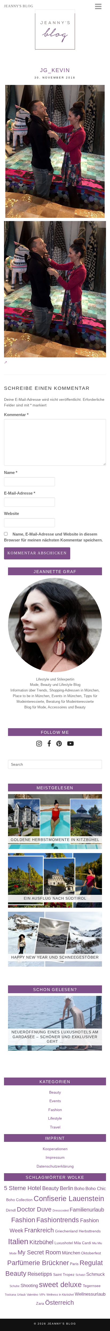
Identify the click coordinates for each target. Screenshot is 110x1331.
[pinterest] (59, 743)
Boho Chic (95, 1188)
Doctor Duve (34, 1209)
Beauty (55, 1092)
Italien (18, 1241)
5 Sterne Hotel (22, 1188)
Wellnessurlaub (90, 1294)
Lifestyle (55, 1118)
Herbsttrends (90, 1231)
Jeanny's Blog (62, 1323)
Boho (79, 1188)
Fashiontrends (57, 1220)
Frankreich (39, 1230)
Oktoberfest (91, 1253)
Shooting (29, 1285)
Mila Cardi (82, 1243)
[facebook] (49, 743)
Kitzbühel (41, 1242)
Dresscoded (61, 1210)
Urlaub (21, 1294)
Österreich (59, 1302)
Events (55, 1101)
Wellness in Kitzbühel (60, 1294)
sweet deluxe (60, 1285)
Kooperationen (55, 1149)
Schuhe (14, 1286)
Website (11, 513)
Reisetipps (40, 1274)
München (71, 1252)
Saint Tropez (63, 1274)
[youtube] (70, 743)
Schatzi (80, 1274)
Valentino (32, 1294)
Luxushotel (63, 1243)
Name (10, 472)
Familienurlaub (87, 1210)
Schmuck (95, 1274)
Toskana (10, 1294)
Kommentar (16, 414)
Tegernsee (92, 1286)
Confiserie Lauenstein (69, 1199)
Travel (55, 1127)
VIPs (42, 1294)
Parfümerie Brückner (38, 1262)
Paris (74, 1264)
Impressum (55, 1157)
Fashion (55, 1110)
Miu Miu (97, 1243)
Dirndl (11, 1210)
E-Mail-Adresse (19, 493)
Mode (13, 1253)
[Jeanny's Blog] (55, 29)
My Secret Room (39, 1252)
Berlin (66, 1188)
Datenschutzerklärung (55, 1166)
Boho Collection (19, 1200)
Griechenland (66, 1231)
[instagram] (39, 743)
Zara (40, 1303)
